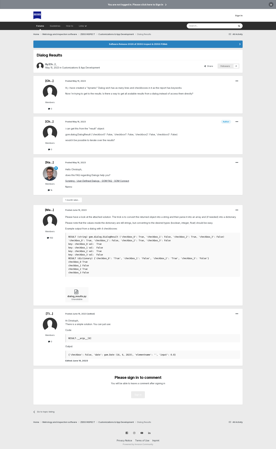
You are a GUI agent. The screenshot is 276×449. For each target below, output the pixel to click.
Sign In (239, 15)
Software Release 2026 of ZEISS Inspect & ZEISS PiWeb (138, 44)
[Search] (239, 25)
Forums (40, 26)
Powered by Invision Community (138, 444)
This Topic (226, 26)
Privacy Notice (124, 440)
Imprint (155, 440)
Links (82, 26)
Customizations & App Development (81, 67)
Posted (75, 81)
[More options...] (237, 81)
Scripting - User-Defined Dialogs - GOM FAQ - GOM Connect (97, 181)
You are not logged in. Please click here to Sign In (135, 4)
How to (69, 26)
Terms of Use (142, 440)
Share (209, 66)
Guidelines (55, 26)
